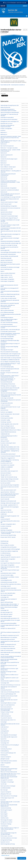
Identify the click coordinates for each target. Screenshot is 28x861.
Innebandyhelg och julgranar (7, 317)
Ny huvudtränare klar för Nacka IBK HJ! (9, 119)
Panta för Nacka (4, 439)
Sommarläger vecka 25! (6, 586)
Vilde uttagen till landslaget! (6, 595)
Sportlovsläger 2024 (5, 308)
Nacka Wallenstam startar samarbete (9, 760)
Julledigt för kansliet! (5, 758)
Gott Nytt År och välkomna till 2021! (8, 628)
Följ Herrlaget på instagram (6, 820)
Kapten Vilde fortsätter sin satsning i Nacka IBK (11, 357)
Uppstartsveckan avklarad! (6, 212)
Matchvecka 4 (4, 161)
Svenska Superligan (5, 416)
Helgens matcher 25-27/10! (6, 275)
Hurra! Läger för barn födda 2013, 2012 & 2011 (10, 563)
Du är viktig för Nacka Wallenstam (8, 648)
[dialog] (14, 853)
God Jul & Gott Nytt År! (5, 519)
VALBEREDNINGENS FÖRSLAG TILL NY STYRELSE (11, 430)
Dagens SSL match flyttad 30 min (8, 705)
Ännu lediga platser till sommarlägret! (9, 735)
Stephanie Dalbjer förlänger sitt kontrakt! (9, 479)
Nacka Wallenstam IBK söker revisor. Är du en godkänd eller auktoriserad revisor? (10, 774)
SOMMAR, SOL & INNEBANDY (7, 467)
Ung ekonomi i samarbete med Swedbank (10, 190)
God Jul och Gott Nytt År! (6, 756)
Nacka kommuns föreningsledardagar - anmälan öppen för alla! (9, 769)
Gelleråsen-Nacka (4, 818)
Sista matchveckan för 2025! (7, 168)
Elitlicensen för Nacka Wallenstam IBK (9, 771)
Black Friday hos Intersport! (6, 262)
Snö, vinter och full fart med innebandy (9, 322)
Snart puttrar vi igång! (5, 420)
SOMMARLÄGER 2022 (5, 434)
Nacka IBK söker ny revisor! (6, 123)
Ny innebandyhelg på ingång (7, 338)
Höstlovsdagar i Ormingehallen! (7, 281)
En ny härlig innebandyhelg (6, 324)
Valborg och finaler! (5, 441)
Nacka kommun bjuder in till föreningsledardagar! (7, 709)
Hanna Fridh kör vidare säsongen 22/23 (9, 471)
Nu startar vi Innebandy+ (6, 526)
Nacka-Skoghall (4, 814)
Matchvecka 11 (4, 132)
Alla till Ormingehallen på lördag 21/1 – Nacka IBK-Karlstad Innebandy (10, 364)
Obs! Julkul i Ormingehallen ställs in (8, 524)
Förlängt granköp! (4, 543)
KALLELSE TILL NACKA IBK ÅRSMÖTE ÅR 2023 (10, 355)
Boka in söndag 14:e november (7, 545)
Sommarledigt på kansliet (6, 580)
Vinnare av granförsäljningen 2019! (8, 694)
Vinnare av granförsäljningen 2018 (8, 752)
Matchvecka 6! (4, 153)
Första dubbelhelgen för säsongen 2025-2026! (10, 197)
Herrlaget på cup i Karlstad (6, 822)
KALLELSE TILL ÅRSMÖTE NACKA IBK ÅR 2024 (10, 294)
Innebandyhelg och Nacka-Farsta (8, 384)
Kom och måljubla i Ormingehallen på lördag (10, 361)
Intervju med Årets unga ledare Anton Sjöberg (11, 584)
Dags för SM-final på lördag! (7, 602)
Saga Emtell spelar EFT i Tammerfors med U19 (10, 557)
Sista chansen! (4, 729)
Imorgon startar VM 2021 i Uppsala (8, 537)
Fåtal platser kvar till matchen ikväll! (8, 501)
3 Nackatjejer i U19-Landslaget (7, 782)
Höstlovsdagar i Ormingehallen (7, 279)
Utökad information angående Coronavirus (10, 681)
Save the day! (4, 784)
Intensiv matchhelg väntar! (6, 269)
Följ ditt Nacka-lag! (4, 541)
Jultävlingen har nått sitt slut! (7, 512)
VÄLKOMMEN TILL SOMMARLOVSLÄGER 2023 (10, 359)
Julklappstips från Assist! (6, 794)
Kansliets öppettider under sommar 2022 (9, 424)
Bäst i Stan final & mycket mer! (7, 145)
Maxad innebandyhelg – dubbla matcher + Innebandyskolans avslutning (10, 376)
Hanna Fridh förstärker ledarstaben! (8, 588)
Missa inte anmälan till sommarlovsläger (9, 351)
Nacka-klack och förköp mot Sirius (8, 481)
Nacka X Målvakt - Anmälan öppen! (8, 166)
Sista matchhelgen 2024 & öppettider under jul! (11, 252)
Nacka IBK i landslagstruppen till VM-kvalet (10, 368)
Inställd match (4, 514)
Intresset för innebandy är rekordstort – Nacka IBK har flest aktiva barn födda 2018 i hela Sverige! (11, 138)
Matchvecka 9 (4, 144)
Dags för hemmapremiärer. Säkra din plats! (10, 414)
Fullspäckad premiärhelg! (6, 214)
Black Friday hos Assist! (6, 698)
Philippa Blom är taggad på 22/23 (8, 458)
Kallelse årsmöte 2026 (5, 107)
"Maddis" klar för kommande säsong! (9, 477)
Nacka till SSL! (3, 739)
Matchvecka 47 (4, 184)
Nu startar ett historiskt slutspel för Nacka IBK (10, 456)
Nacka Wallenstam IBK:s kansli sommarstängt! (11, 652)
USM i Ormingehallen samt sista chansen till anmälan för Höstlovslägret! (10, 194)
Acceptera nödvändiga (10, 858)
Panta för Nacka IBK (5, 499)
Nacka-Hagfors (4, 812)
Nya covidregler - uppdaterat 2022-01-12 (9, 505)
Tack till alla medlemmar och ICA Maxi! (9, 838)
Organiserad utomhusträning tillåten (8, 623)
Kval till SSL (3, 130)
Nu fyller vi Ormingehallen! (6, 128)
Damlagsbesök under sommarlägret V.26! (10, 121)
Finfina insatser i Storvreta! (6, 836)
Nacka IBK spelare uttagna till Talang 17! (9, 218)
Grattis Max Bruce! (5, 727)
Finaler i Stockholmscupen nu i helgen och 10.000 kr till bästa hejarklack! (10, 828)
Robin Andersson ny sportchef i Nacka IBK (10, 303)
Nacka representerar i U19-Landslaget (9, 795)
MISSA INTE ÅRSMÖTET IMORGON (8, 428)
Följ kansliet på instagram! (6, 616)
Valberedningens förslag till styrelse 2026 (10, 105)
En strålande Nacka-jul (5, 553)
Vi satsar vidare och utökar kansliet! (8, 298)
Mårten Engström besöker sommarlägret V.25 (10, 234)
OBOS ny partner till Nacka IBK (7, 310)
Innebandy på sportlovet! (6, 690)
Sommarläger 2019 (5, 743)
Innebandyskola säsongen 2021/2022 (9, 582)
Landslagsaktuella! (5, 731)
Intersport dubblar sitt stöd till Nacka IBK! (9, 256)
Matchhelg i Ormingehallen (6, 530)
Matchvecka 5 (4, 157)
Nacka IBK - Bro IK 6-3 (5, 842)
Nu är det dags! (4, 746)
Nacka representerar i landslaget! (8, 786)
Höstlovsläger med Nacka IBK (7, 398)
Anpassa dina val (5, 855)
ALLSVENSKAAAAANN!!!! (5, 788)
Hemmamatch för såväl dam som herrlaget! (10, 267)
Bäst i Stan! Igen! (4, 790)
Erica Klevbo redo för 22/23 (6, 463)
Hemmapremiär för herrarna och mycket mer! (10, 208)
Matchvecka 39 (4, 210)
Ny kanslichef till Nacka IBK (6, 382)
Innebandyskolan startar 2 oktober (11, 31)
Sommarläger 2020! (5, 682)
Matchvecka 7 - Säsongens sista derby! (9, 147)
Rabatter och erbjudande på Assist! (8, 644)
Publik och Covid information (7, 650)
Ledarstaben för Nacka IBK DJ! (7, 117)
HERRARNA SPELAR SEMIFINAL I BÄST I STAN (10, 447)
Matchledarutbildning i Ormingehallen (9, 206)
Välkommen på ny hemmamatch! (8, 497)
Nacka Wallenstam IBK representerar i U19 (10, 618)
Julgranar (3, 764)
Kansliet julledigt (4, 528)
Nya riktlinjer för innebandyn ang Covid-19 (10, 635)
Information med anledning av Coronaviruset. (10, 684)
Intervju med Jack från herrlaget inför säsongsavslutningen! (9, 833)
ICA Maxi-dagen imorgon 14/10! (7, 797)
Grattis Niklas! (4, 831)
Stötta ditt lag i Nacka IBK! (6, 258)
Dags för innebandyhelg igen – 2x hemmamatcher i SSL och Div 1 (8, 379)
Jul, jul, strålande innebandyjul (7, 312)
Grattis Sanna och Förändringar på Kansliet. (10, 692)
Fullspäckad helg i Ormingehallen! (8, 559)
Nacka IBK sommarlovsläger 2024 (8, 296)
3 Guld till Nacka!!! (4, 826)
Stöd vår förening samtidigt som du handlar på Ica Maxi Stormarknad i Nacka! (11, 657)
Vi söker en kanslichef (5, 405)
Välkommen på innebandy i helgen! (8, 393)
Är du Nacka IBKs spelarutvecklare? (8, 331)
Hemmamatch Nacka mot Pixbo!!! (8, 639)
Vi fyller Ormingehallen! (6, 762)
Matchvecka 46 (4, 186)
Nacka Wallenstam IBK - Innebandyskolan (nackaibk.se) (13, 84)
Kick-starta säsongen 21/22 (6, 612)
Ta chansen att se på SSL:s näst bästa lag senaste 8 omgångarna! (10, 460)
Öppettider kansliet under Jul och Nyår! (9, 696)
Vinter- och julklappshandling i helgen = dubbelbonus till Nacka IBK (9, 320)
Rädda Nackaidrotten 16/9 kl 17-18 (8, 720)
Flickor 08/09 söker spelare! (6, 614)
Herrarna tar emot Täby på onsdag (8, 535)
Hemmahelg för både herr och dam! (8, 703)
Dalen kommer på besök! (6, 707)
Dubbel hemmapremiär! (6, 716)
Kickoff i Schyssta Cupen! (6, 204)
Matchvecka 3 (4, 162)
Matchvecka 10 (4, 134)
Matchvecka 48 (4, 179)
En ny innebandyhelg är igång (7, 366)
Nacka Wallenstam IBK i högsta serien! (9, 737)
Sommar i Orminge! (5, 654)
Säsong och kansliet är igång (7, 575)
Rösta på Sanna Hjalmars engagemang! (9, 551)
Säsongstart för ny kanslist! (6, 780)
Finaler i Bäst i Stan (5, 445)
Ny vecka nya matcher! (5, 483)
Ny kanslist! (3, 799)
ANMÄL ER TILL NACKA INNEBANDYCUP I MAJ (10, 449)
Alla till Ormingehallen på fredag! (8, 844)
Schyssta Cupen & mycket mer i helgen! (9, 202)
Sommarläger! (4, 722)
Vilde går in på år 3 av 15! (6, 475)
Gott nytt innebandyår (5, 370)
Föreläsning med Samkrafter (7, 418)
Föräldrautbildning (5, 750)
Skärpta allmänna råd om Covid (7, 646)
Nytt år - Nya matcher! (5, 164)
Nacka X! (2, 271)
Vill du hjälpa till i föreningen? (7, 349)
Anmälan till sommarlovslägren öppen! (9, 159)
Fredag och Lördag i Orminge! (7, 712)
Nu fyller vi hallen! (4, 561)
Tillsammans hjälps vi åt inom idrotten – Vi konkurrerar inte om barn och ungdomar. (10, 604)
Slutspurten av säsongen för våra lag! (9, 245)
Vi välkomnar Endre (5, 714)
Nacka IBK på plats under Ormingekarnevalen (10, 353)
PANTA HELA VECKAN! (5, 469)
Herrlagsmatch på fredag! (6, 840)
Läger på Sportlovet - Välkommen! (8, 492)
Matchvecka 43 (4, 192)
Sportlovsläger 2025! (5, 250)
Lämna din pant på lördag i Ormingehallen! (10, 485)
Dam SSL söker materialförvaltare (8, 593)
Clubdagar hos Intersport (6, 236)
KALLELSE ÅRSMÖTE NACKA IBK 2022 (8, 432)
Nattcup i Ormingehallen (6, 555)
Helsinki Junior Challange (6, 824)
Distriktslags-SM (4, 754)
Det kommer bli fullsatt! (6, 473)
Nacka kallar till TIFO (5, 741)
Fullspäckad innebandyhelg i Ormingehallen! (10, 241)
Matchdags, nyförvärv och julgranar (8, 386)
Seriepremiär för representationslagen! (9, 216)
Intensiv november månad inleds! (8, 273)
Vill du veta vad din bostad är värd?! (8, 490)
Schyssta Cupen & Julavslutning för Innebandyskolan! (8, 174)
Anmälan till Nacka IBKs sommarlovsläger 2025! (11, 243)
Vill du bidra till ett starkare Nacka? (8, 454)
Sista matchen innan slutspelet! (7, 465)
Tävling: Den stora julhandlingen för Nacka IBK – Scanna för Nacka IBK (11, 532)
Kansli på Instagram (5, 766)
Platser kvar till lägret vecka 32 (7, 426)
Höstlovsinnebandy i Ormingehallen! (8, 188)
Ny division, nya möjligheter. (7, 412)
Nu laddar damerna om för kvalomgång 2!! (10, 745)
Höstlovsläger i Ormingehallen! (7, 336)
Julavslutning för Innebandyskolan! (8, 254)
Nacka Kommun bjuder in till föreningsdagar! (10, 549)
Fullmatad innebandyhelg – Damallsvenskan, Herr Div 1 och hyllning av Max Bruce (10, 334)
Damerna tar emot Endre (6, 510)
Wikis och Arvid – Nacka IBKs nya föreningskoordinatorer (8, 306)
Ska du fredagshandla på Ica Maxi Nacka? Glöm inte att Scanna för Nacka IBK (10, 494)
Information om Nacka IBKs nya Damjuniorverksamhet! (7, 126)
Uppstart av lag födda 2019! (6, 155)
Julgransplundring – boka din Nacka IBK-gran (10, 329)
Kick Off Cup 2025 (4, 223)
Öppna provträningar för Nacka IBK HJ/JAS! (10, 112)
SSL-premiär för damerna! (6, 718)
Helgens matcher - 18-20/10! (7, 277)
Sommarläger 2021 (5, 597)
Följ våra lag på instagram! (6, 810)
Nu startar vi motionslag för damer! (8, 443)
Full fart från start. (4, 410)
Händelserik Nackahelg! (6, 808)
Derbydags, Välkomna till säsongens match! (10, 503)
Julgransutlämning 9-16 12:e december (9, 637)
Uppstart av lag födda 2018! (6, 260)
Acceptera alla (21, 858)
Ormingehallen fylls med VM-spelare (8, 547)
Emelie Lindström (4, 733)
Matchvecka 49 (4, 177)
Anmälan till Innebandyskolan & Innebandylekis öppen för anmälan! (8, 110)
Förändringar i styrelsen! (6, 422)
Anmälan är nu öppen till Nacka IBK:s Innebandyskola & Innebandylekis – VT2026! (10, 181)
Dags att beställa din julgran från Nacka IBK (10, 388)
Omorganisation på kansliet (7, 403)
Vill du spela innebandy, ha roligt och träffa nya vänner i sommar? (10, 225)
